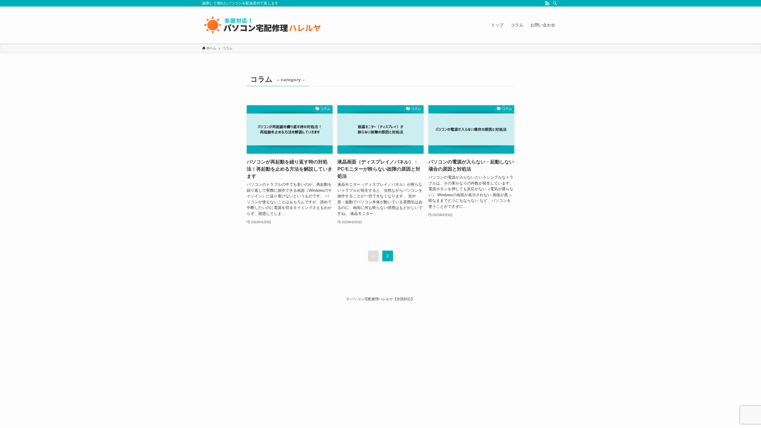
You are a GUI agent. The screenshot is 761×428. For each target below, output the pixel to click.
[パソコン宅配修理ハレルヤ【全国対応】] (261, 25)
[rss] (547, 3)
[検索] (555, 3)
